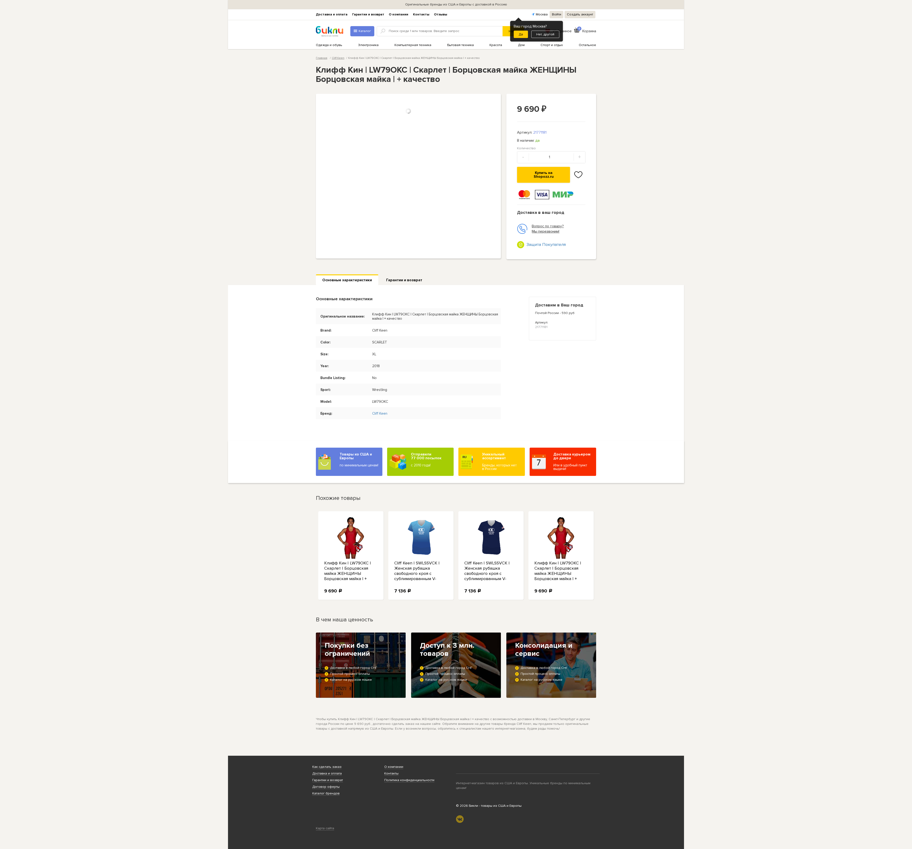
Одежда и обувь (329, 45)
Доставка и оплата (331, 14)
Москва (542, 14)
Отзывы (440, 14)
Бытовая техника (460, 45)
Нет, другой (545, 34)
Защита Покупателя (546, 244)
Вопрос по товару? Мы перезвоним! (548, 229)
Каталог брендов (326, 793)
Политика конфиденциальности (409, 780)
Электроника (368, 45)
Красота (495, 45)
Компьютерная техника (412, 45)
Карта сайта (325, 828)
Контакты (421, 14)
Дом (521, 45)
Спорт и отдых (552, 45)
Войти (556, 14)
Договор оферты (326, 787)
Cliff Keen (338, 58)
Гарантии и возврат (368, 14)
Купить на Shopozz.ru (544, 174)
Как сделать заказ (327, 767)
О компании (398, 14)
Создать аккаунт (580, 14)
